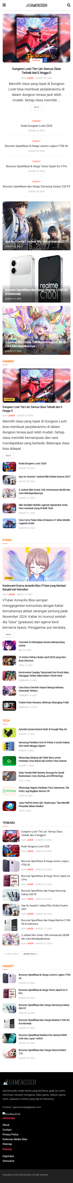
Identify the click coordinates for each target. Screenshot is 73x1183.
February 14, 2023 (28, 695)
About (6, 1124)
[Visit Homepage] (36, 5)
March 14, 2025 (24, 594)
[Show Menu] (4, 5)
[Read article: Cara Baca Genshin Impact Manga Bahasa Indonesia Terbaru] (9, 691)
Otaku (8, 578)
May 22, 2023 (25, 650)
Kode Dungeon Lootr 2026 (36, 125)
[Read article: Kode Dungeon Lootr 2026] (9, 467)
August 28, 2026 (36, 191)
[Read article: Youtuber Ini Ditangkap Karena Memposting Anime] (9, 645)
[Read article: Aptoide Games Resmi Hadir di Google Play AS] (9, 732)
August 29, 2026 (43, 78)
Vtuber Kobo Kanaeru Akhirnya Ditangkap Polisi (44, 702)
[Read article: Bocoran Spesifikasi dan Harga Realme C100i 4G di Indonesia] (36, 278)
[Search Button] (68, 5)
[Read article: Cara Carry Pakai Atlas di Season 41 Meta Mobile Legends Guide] (9, 523)
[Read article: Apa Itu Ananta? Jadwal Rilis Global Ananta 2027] (36, 225)
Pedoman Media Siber (15, 1139)
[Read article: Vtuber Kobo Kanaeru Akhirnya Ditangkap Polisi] (9, 706)
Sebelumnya (12, 954)
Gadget (36, 141)
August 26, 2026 (27, 528)
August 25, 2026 (27, 1058)
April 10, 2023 (26, 665)
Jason (30, 78)
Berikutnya (30, 954)
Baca (36, 107)
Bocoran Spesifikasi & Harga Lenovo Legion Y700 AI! (36, 146)
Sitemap (7, 1144)
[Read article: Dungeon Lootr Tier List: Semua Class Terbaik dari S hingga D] (36, 38)
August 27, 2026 (13, 299)
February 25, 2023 (28, 680)
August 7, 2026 (26, 750)
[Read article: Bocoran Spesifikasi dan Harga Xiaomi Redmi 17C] (9, 1053)
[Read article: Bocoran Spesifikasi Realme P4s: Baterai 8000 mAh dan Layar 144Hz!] (9, 1038)
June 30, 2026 (25, 796)
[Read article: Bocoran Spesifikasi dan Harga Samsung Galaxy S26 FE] (11, 895)
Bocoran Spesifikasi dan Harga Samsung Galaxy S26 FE (36, 186)
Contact (7, 1129)
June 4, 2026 (25, 811)
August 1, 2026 (26, 765)
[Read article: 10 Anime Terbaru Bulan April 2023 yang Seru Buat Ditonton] (9, 660)
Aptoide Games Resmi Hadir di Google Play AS (43, 729)
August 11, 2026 (27, 734)
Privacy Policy (10, 1134)
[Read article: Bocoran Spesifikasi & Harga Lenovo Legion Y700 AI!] (11, 865)
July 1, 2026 (25, 780)
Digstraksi (8, 1156)
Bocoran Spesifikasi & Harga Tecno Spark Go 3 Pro (36, 166)
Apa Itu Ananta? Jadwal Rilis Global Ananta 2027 (36, 241)
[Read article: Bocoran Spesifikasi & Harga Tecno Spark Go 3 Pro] (11, 880)
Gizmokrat (8, 1161)
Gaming (36, 60)
